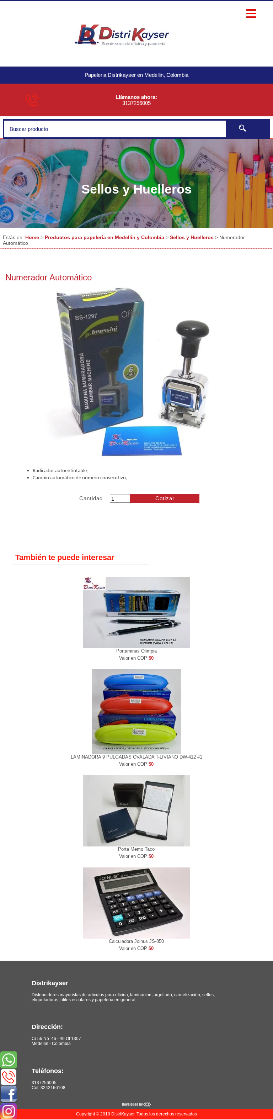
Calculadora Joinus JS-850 (136, 941)
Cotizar (165, 498)
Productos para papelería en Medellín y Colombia (104, 237)
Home (32, 237)
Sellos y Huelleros (192, 237)
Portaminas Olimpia (136, 651)
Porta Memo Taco (136, 849)
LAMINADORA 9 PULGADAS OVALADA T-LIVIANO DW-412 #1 (136, 757)
